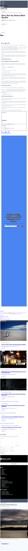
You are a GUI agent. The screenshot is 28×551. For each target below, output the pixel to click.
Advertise (3, 473)
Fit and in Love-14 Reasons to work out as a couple (11, 427)
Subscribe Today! (14, 463)
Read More (3, 348)
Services (3, 472)
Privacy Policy (4, 483)
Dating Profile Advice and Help (4, 316)
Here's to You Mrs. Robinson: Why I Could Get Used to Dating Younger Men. (13, 395)
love (1, 47)
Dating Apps (4, 13)
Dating (4, 133)
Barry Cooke (3, 408)
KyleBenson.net (10, 312)
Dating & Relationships (4, 12)
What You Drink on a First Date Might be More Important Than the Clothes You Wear (13, 372)
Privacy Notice (12, 223)
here (13, 124)
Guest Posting (4, 469)
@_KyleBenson (8, 124)
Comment (17, 445)
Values (10, 133)
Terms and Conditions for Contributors (7, 481)
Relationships (15, 12)
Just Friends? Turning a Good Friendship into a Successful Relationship (12, 406)
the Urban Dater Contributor (5, 346)
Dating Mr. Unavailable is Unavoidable (5, 318)
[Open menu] (1, 9)
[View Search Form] (1, 7)
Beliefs (2, 133)
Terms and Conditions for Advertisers (7, 482)
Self (17, 12)
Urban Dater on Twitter (5, 491)
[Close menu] (0, 541)
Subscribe (20, 226)
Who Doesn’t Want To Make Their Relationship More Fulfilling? (13, 344)
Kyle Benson (3, 20)
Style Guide (3, 485)
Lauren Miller (3, 418)
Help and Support (4, 474)
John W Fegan (4, 374)
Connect (3, 471)
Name (13, 447)
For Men (9, 12)
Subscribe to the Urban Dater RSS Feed (7, 494)
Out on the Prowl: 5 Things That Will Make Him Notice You (12, 416)
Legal (2, 479)
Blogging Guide (4, 484)
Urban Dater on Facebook (5, 492)
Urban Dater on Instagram (5, 493)
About (2, 470)
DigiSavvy (11, 500)
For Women (11, 12)
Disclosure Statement (5, 480)
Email (6, 224)
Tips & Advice (20, 12)
